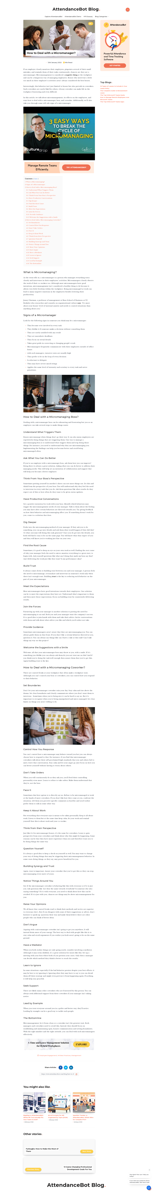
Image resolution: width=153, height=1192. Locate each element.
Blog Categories (101, 16)
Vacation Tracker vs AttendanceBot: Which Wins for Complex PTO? (83, 1117)
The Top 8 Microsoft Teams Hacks (112, 95)
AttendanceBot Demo (73, 16)
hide (35, 178)
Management (76, 1055)
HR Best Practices (64, 1055)
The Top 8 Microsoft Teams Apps (112, 102)
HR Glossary (88, 16)
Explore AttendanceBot (53, 16)
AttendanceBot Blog (76, 9)
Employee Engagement (48, 1055)
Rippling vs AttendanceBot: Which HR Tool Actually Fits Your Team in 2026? (33, 1117)
